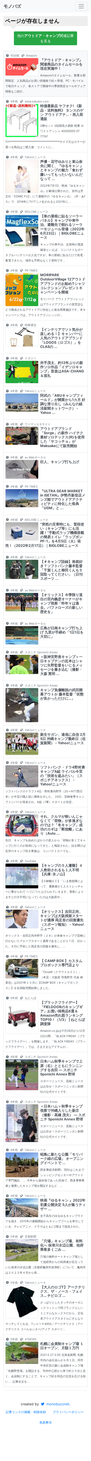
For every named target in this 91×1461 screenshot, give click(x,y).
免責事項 (45, 1422)
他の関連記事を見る (45, 38)
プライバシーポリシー (68, 1412)
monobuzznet (57, 1404)
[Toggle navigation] (81, 6)
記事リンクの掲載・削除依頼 (26, 1412)
